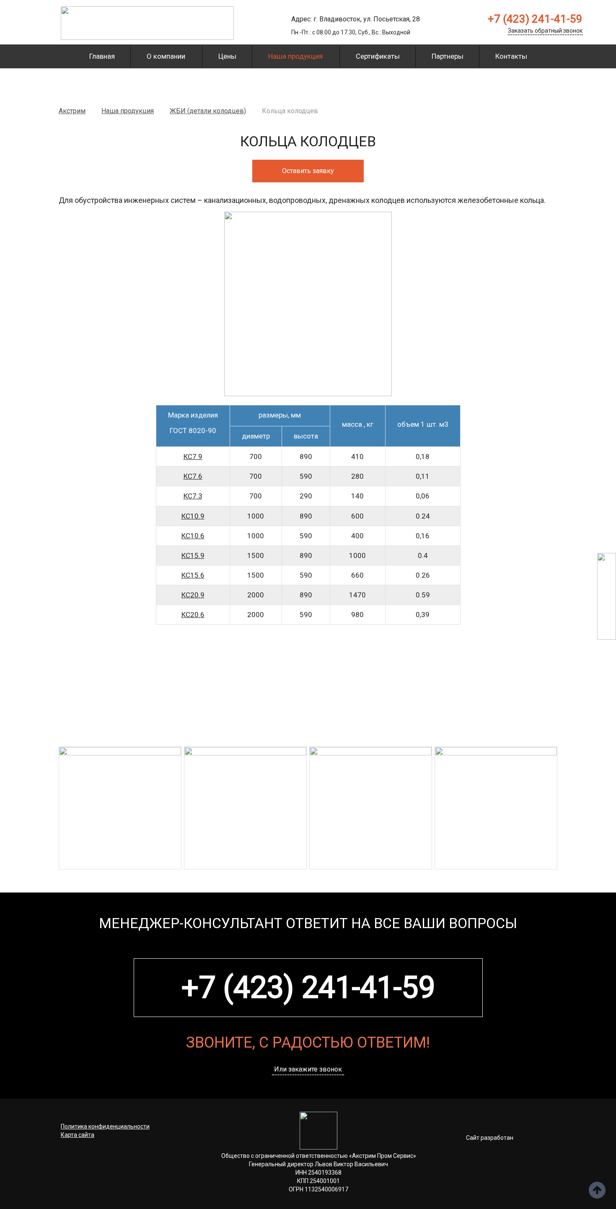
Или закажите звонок (308, 1069)
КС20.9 (192, 595)
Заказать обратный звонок (545, 30)
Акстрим (72, 111)
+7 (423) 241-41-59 (535, 19)
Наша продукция (295, 56)
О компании (166, 56)
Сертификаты (378, 56)
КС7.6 (193, 476)
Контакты (511, 56)
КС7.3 (193, 496)
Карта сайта (77, 1134)
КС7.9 (193, 456)
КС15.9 (192, 555)
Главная (102, 56)
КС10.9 (192, 516)
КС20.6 (192, 614)
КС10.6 (192, 536)
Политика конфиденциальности (105, 1126)
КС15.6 (192, 575)
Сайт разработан (489, 1137)
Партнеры (447, 56)
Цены (227, 56)
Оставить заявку (308, 171)
